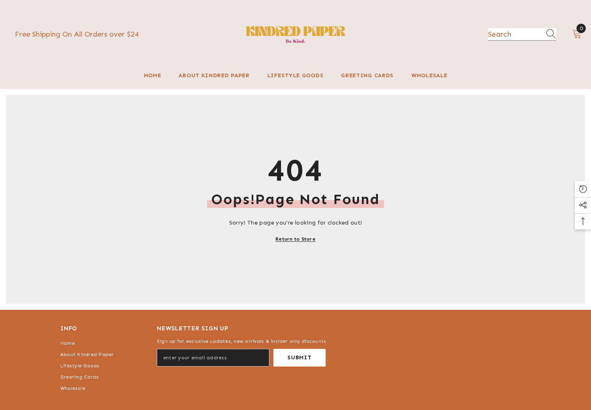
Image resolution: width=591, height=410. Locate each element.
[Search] (522, 34)
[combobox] (514, 34)
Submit (299, 357)
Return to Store (295, 239)
